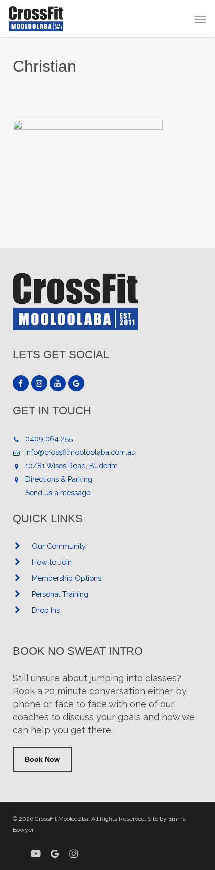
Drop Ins (46, 610)
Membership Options (67, 578)
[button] (200, 19)
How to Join (52, 562)
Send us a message (58, 492)
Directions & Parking (59, 479)
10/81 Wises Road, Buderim (72, 465)
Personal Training (60, 594)
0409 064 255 (49, 438)
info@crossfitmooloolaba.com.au (81, 452)
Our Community (59, 546)
